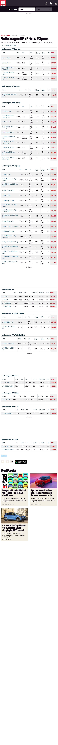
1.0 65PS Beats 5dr (7, 386)
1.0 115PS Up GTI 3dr (7, 446)
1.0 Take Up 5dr (6, 63)
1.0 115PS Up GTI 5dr (7, 449)
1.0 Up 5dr (5, 300)
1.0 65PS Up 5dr (6, 306)
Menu (56, 4)
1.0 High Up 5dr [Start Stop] (10, 242)
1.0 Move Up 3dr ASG (8, 132)
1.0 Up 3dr (5, 296)
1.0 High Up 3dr (6, 174)
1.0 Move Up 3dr (6, 111)
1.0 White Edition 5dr (8, 344)
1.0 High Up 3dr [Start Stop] (10, 226)
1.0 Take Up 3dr (6, 58)
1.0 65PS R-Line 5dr (7, 413)
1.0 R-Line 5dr (6, 400)
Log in (51, 4)
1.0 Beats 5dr (5, 383)
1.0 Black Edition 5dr (8, 322)
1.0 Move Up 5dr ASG (8, 148)
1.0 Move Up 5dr (6, 122)
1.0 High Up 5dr (6, 195)
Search (46, 4)
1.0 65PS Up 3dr (6, 303)
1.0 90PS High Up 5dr (8, 231)
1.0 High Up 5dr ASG (7, 221)
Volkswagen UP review (10, 45)
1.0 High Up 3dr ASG (7, 190)
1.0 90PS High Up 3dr (8, 200)
